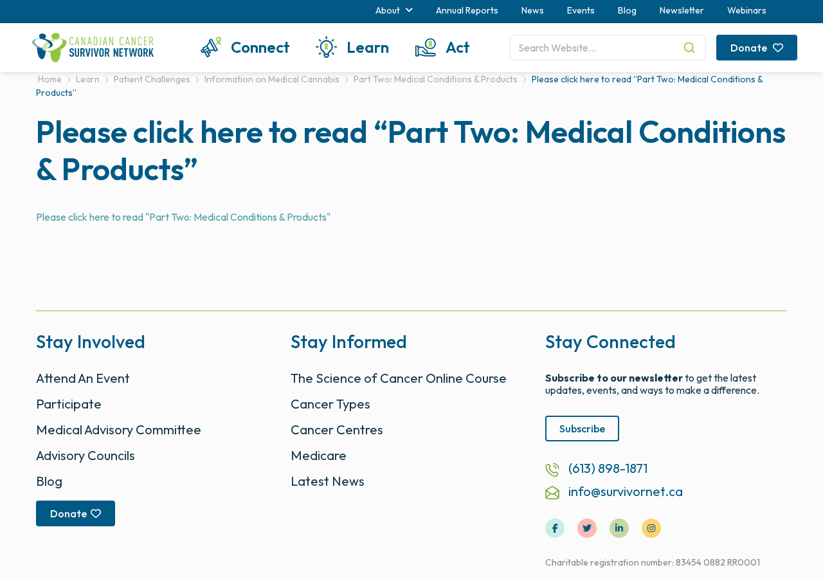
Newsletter (682, 10)
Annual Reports (467, 10)
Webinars (746, 10)
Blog (627, 10)
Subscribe (582, 428)
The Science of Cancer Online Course (399, 378)
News (532, 10)
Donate (749, 47)
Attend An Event (83, 378)
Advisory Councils (85, 455)
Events (581, 10)
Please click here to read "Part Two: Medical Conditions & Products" (183, 216)
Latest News (328, 481)
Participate (69, 404)
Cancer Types (330, 404)
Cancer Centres (337, 429)
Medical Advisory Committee (118, 429)
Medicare (319, 455)
